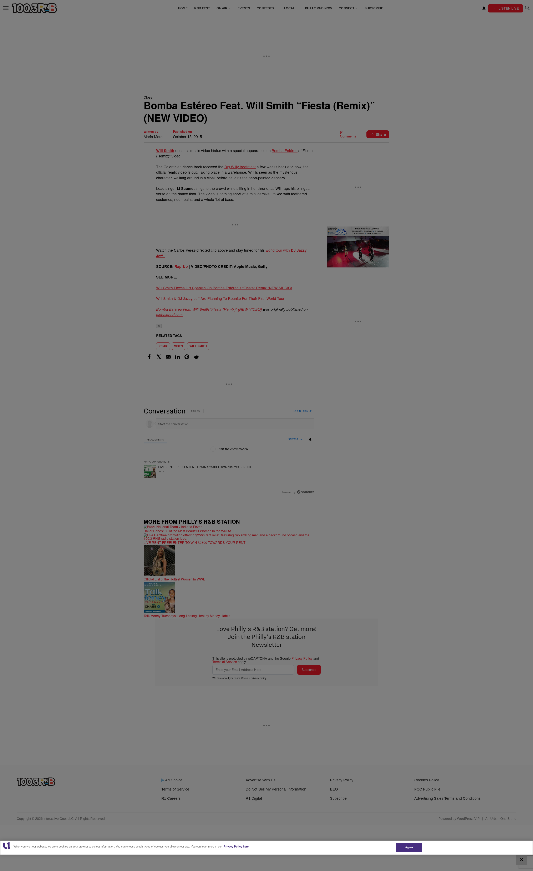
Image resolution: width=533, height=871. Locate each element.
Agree (409, 847)
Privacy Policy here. (236, 846)
